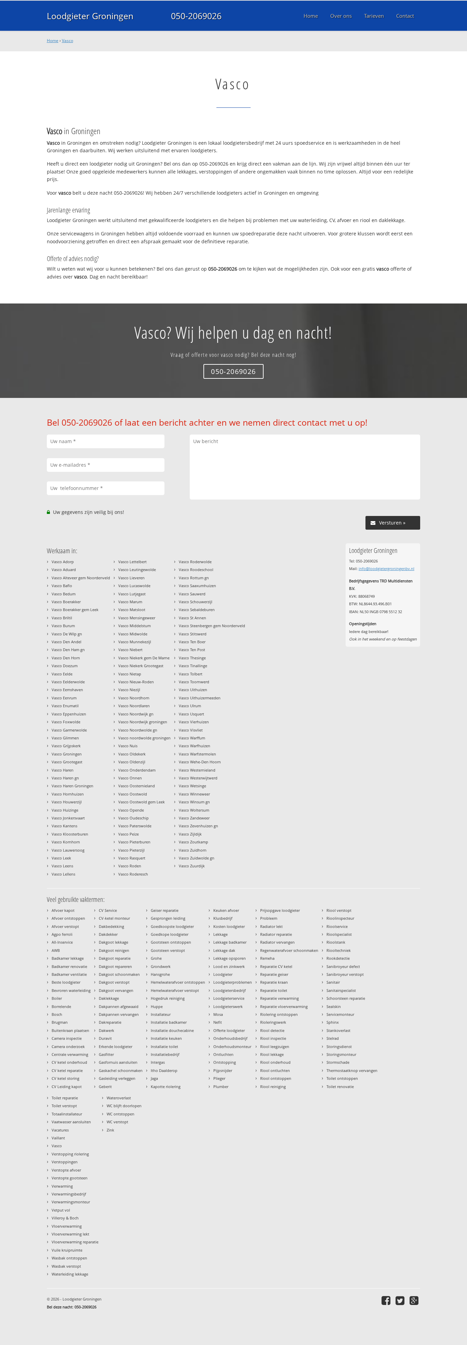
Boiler (57, 998)
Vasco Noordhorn (133, 697)
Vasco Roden (129, 865)
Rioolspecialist (339, 934)
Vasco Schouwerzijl (195, 601)
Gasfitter (106, 1054)
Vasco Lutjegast (132, 593)
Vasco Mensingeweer (136, 617)
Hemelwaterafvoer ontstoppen (178, 982)
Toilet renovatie (340, 1086)
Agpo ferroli (62, 934)
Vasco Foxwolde (66, 721)
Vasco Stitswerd (192, 633)
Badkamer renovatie (69, 966)
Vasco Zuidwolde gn (196, 858)
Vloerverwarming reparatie (75, 1241)
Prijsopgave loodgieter (280, 910)
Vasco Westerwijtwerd (198, 777)
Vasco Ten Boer (192, 641)
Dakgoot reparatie (115, 958)
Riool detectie (272, 1030)
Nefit (217, 1022)
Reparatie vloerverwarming (284, 1006)
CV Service (108, 910)
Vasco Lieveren (131, 577)
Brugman (60, 1022)
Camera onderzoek (68, 1046)
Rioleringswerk (273, 1022)
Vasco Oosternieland (136, 785)
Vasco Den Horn (66, 657)
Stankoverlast (338, 1030)
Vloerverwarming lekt (70, 1234)
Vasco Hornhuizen (68, 794)
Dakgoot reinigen (114, 950)
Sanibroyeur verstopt (345, 974)
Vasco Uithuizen (193, 689)
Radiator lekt (271, 926)
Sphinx (332, 1022)
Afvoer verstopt (65, 926)
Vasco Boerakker (66, 601)
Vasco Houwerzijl (67, 801)
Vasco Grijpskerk (66, 745)
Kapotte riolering (166, 1086)
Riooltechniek (338, 950)
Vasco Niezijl (129, 689)
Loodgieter (222, 974)
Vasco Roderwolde (195, 561)
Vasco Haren (63, 770)
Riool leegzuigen (274, 1046)
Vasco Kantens (64, 825)
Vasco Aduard (64, 569)
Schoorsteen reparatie (345, 998)
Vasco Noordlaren (134, 705)
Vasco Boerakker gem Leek (75, 609)
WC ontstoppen (120, 1113)
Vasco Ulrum (190, 705)
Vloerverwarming (67, 1226)
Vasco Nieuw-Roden (136, 681)
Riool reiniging (273, 1086)
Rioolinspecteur (340, 918)
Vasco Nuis (127, 745)
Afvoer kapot (63, 910)
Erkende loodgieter (115, 1046)
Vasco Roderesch (133, 874)
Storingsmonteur (341, 1054)
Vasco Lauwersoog (68, 850)
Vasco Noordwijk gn (136, 713)
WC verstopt (117, 1121)
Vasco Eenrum (64, 697)
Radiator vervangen (277, 942)
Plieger (219, 1078)
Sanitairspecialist (341, 990)
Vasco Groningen (67, 753)
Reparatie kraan (274, 982)
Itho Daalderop (164, 1070)
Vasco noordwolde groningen (144, 737)
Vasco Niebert (130, 649)
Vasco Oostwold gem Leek (141, 801)
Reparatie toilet (273, 990)
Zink (110, 1130)
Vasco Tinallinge (193, 665)
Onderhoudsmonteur (232, 1046)
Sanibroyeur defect (343, 966)
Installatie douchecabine (172, 1030)
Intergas (158, 1062)
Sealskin (333, 1006)
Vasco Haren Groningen (72, 785)
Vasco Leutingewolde (137, 569)
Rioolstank (335, 942)
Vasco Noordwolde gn (137, 730)
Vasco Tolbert (190, 673)
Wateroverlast (119, 1097)
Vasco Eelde (62, 673)
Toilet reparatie (65, 1097)
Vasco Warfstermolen (197, 753)
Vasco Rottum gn (194, 577)
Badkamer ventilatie (69, 974)
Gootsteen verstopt (168, 950)
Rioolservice (337, 926)
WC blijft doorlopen (124, 1105)
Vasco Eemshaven (67, 689)
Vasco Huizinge (65, 810)
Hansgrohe (160, 974)
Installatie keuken (166, 1038)
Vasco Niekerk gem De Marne (144, 657)
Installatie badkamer (169, 1022)
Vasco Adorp (63, 561)
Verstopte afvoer (66, 1170)
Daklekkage (109, 998)
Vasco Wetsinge (192, 785)
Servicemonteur (340, 1014)
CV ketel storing (65, 1078)
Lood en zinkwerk (229, 966)
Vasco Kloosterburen (70, 834)
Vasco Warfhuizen (194, 745)
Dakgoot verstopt (114, 982)
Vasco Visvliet (191, 730)
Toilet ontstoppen (342, 1078)
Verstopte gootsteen (70, 1177)
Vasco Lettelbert (132, 561)
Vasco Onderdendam (137, 770)
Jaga (154, 1078)
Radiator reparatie (276, 934)
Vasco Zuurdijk (192, 865)
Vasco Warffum (192, 737)
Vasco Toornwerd (194, 681)
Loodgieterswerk (228, 1006)
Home (52, 40)
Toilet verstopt (64, 1105)
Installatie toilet (164, 1046)
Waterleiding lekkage (70, 1274)
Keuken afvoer (226, 910)
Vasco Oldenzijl (131, 761)
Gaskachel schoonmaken (121, 1070)
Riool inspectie (273, 1038)
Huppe (157, 1006)
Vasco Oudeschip (133, 817)
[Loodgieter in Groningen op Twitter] (401, 1300)
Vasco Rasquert (131, 858)
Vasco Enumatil (65, 705)
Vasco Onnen (130, 777)
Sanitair (333, 982)
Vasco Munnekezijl (134, 641)
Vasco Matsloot (131, 609)
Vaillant (58, 1137)
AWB (56, 950)
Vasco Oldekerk (132, 753)
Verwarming (62, 1186)
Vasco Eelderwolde (68, 681)
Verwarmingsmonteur (71, 1201)
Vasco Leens (62, 865)
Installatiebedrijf (165, 1054)
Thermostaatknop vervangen (351, 1070)
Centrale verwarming (70, 1054)
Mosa (218, 1014)
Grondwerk (161, 966)
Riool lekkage (272, 1054)
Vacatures (60, 1130)
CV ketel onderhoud (69, 1062)
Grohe (156, 958)
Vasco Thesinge (192, 657)
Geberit (105, 1086)
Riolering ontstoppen (279, 1014)
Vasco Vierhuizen (194, 721)
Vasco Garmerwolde (69, 730)
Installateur (161, 1014)
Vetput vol (61, 1210)
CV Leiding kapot (67, 1086)
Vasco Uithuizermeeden (200, 697)
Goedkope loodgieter (169, 934)
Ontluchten (223, 1054)
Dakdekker (108, 934)
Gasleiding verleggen (117, 1078)
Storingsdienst (339, 1046)
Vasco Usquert (191, 713)
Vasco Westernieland (197, 770)
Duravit (105, 1038)
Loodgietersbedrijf (229, 990)
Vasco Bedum (64, 593)
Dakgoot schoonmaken (119, 974)
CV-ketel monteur (114, 918)
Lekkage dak (224, 950)
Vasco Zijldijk (190, 834)
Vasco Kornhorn (66, 841)
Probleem (268, 918)
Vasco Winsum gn (194, 801)
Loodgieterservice (228, 998)
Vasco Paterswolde (134, 825)
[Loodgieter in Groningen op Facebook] (387, 1300)
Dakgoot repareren (115, 966)
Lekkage (220, 934)
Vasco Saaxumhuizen (197, 585)
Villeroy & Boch (65, 1217)
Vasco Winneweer (194, 794)
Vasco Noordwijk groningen (142, 721)
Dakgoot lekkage (113, 942)
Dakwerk (106, 1030)
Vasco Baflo (62, 585)
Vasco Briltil (62, 617)
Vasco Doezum (65, 665)
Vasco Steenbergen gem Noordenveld (212, 625)
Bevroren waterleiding (71, 990)
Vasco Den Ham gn (68, 649)
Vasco (67, 40)
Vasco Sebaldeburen (197, 609)
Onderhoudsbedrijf (230, 1038)
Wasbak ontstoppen (69, 1257)
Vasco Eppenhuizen (69, 713)
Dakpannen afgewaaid (118, 1006)
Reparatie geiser (274, 974)
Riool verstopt (338, 910)
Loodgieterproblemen (232, 982)
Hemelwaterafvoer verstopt (175, 990)
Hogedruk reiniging (168, 998)
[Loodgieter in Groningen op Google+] (415, 1300)
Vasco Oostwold (132, 794)
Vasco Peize (128, 834)
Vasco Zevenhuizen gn (198, 825)
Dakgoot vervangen (116, 990)
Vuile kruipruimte (67, 1250)
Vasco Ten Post (192, 649)
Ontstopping (224, 1062)
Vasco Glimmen (65, 737)
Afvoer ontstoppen (68, 918)
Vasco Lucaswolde (134, 585)
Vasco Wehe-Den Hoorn (200, 761)
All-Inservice (62, 942)
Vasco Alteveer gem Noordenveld (81, 577)
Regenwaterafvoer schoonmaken (289, 950)
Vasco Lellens (63, 874)
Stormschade (337, 1062)
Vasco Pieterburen (134, 841)
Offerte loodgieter (229, 1030)
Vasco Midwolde (132, 633)
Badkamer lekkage (68, 958)
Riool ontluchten (275, 1070)
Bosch (57, 1014)
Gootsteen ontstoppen (171, 942)
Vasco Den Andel (66, 641)
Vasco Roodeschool (196, 569)
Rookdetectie (338, 958)
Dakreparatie (110, 1022)
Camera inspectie (67, 1038)
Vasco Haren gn (65, 777)
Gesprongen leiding (168, 918)
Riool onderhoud (275, 1062)
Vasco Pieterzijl (131, 850)
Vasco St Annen (192, 617)
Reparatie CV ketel (276, 966)
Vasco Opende (131, 810)
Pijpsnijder (222, 1070)
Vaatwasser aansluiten (71, 1121)
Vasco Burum (63, 625)
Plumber (220, 1086)
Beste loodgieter (66, 982)
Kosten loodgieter (229, 926)
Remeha (267, 958)
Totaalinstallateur (67, 1113)
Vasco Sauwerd (192, 593)
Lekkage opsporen (229, 958)
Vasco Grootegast (67, 761)
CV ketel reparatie (67, 1070)
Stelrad (332, 1038)
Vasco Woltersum (194, 810)
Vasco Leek (61, 858)
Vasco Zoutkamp (193, 841)
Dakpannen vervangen (119, 1014)
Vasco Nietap (129, 673)
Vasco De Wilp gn (67, 633)
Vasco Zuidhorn (192, 850)
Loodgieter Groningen (90, 16)
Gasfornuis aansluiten (118, 1062)
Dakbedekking (111, 926)
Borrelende (61, 1006)
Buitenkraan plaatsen (70, 1030)
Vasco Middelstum (134, 625)
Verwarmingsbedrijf (69, 1194)
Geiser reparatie (164, 910)
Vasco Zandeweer (194, 817)
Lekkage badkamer (229, 942)
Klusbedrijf (222, 918)
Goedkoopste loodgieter (172, 926)
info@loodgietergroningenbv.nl (386, 568)
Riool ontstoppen (275, 1078)
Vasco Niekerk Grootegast (140, 665)
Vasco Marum (130, 601)
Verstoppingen (65, 1161)
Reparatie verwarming (279, 998)
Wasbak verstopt (66, 1266)
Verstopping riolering (70, 1153)
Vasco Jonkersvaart (68, 817)
